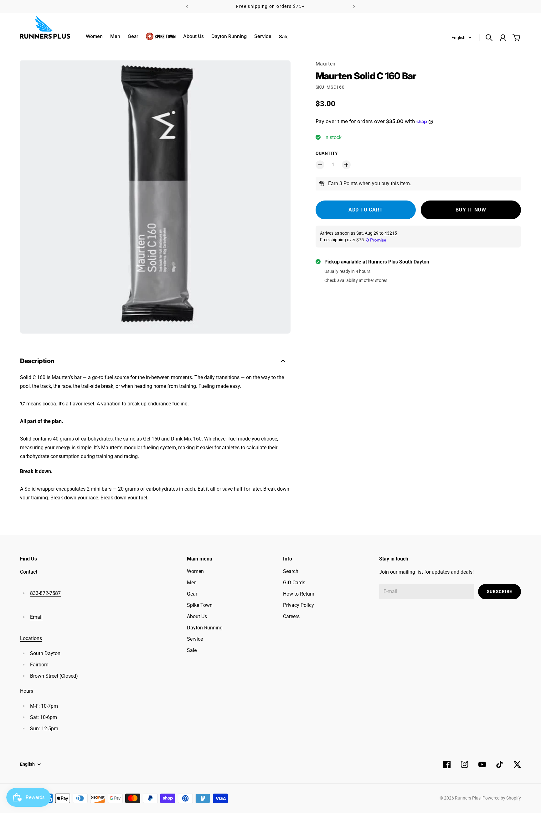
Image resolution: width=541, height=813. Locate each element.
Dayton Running (229, 36)
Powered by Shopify (501, 797)
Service (262, 36)
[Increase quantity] (346, 164)
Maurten (326, 64)
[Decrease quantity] (320, 164)
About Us (193, 36)
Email (36, 617)
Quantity (327, 153)
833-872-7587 (45, 593)
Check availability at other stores (355, 280)
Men (115, 36)
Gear (133, 36)
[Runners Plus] (45, 27)
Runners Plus (468, 797)
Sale (192, 650)
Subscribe (499, 591)
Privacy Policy (298, 605)
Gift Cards (294, 583)
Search (290, 571)
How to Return (298, 594)
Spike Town (165, 36)
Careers (291, 616)
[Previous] (187, 6)
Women (94, 36)
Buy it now (471, 210)
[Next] (354, 6)
